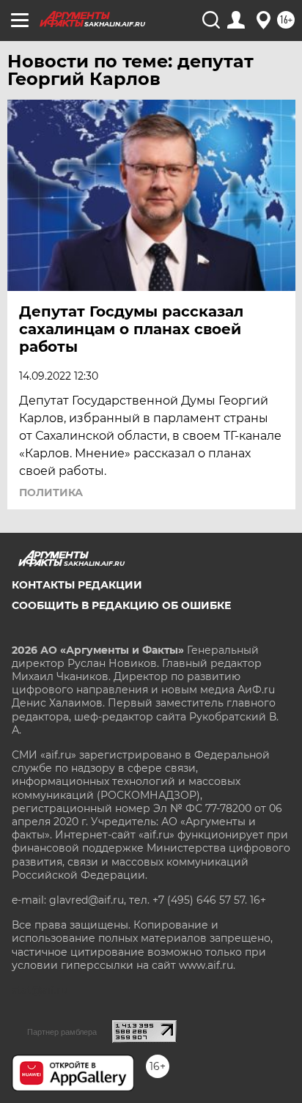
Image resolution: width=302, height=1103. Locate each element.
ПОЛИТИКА (51, 492)
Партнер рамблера (62, 1032)
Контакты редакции (77, 584)
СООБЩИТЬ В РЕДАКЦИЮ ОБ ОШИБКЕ (121, 605)
